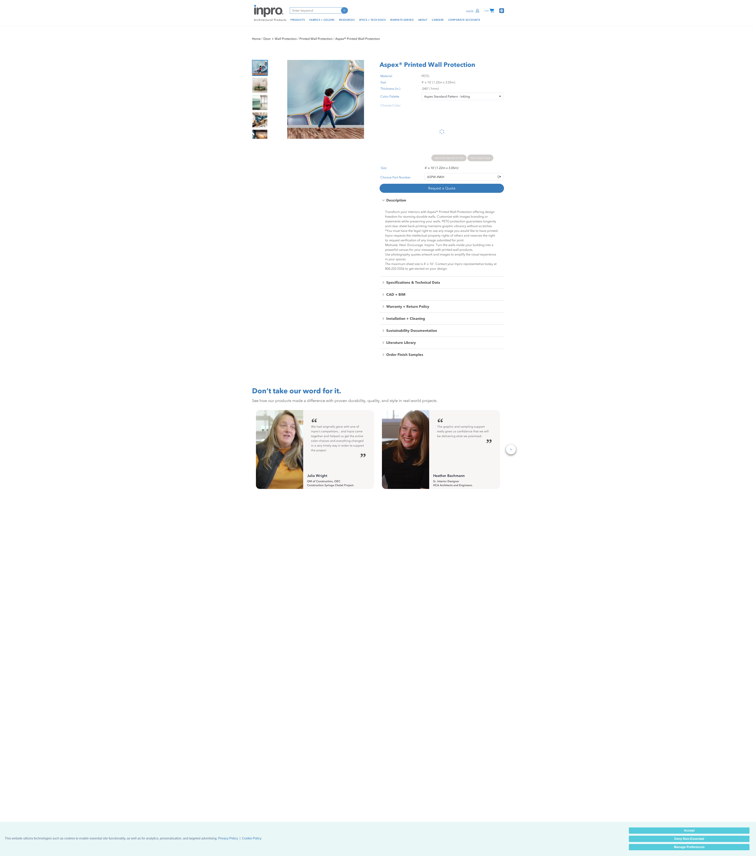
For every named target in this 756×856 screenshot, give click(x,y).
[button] (473, 10)
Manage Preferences (689, 847)
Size (383, 82)
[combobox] (315, 10)
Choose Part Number (395, 177)
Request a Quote (441, 188)
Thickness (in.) (390, 88)
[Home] (269, 12)
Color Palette (389, 96)
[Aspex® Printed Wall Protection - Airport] (260, 102)
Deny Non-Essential (689, 838)
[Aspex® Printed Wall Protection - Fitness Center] (260, 137)
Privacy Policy (228, 838)
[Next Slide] (511, 449)
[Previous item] (281, 99)
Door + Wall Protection (280, 39)
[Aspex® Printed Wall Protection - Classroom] (260, 120)
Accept (689, 830)
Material (386, 76)
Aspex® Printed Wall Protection (357, 39)
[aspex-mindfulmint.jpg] (260, 85)
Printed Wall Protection (316, 39)
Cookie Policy (251, 838)
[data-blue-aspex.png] (260, 68)
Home (256, 39)
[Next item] (370, 99)
